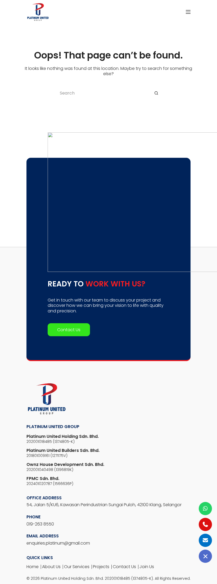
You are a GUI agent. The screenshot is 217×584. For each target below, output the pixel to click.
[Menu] (188, 12)
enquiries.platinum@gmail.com (58, 543)
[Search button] (156, 93)
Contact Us (68, 330)
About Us (51, 567)
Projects (101, 567)
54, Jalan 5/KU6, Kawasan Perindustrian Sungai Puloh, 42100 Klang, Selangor (104, 505)
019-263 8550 (40, 524)
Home (32, 567)
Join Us (146, 567)
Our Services (76, 567)
